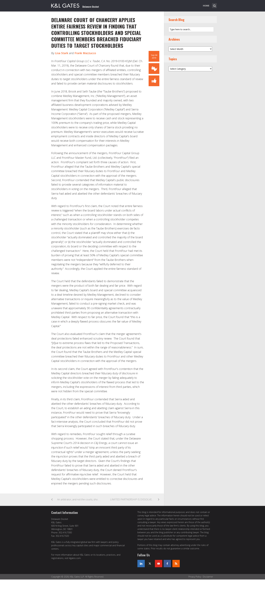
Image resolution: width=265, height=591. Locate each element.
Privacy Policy (194, 576)
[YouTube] (158, 563)
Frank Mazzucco (85, 53)
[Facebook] (167, 563)
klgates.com (75, 558)
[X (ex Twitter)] (150, 563)
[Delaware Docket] (75, 5)
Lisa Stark (61, 53)
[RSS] (176, 563)
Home (206, 5)
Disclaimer (208, 576)
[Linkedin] (141, 563)
